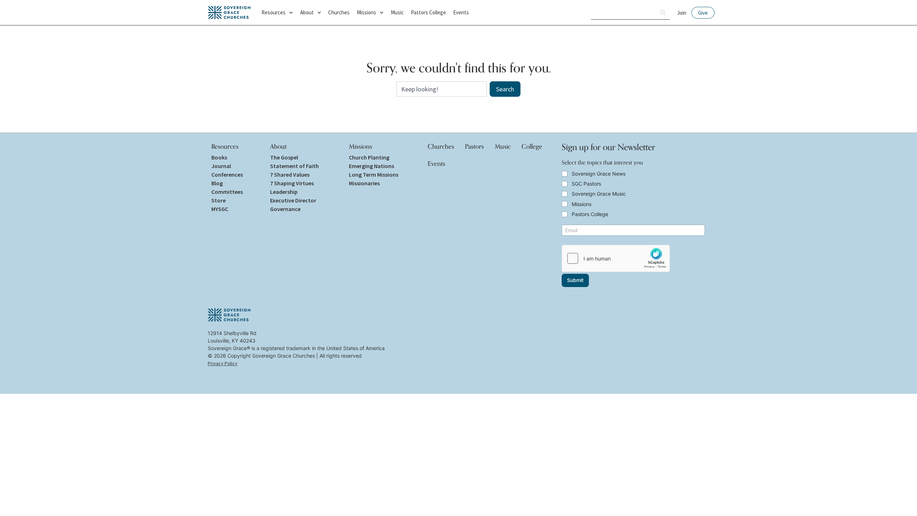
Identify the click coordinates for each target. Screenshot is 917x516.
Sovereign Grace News (598, 174)
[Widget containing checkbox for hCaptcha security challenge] (616, 258)
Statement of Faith (294, 165)
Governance (285, 208)
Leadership (284, 191)
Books (219, 157)
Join (681, 12)
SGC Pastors (586, 184)
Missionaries (364, 183)
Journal (221, 165)
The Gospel (284, 157)
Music (397, 12)
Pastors (474, 146)
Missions (366, 12)
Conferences (227, 174)
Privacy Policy (222, 363)
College (532, 146)
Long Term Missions (373, 174)
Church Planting (369, 157)
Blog (217, 183)
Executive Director (293, 200)
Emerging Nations (371, 165)
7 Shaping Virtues (292, 183)
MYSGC (219, 208)
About (307, 12)
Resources (273, 12)
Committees (227, 191)
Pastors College (428, 12)
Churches (339, 12)
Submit (575, 280)
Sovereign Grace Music (599, 194)
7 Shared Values (289, 174)
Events (461, 12)
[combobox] (442, 89)
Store (218, 200)
